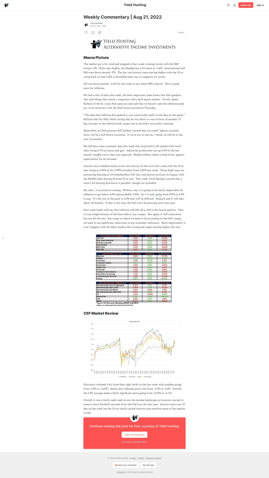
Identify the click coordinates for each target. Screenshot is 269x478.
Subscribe (246, 5)
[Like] (86, 32)
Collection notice (153, 458)
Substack (120, 472)
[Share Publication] (234, 5)
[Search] (228, 5)
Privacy (133, 458)
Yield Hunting (96, 23)
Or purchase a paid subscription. (134, 442)
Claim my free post (134, 434)
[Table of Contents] (3, 239)
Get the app (148, 465)
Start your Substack (127, 465)
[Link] (79, 57)
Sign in (260, 5)
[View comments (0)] (93, 32)
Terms (141, 458)
